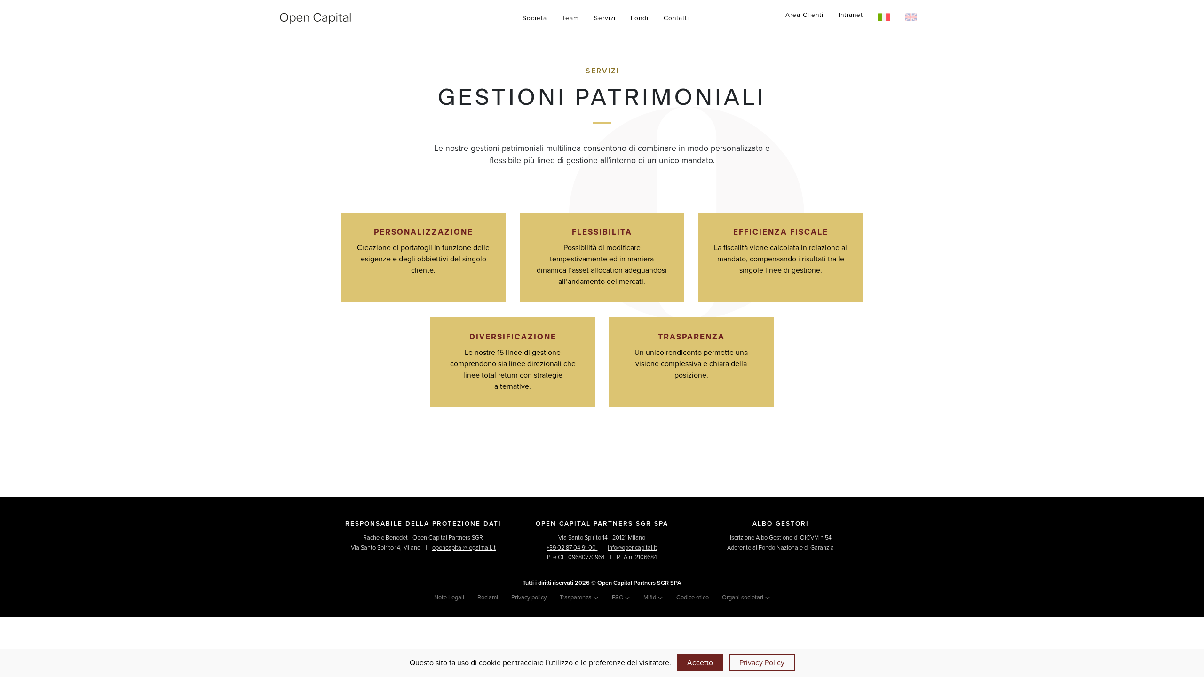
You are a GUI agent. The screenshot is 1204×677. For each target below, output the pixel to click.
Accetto (700, 663)
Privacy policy (529, 597)
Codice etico (692, 597)
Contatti (676, 18)
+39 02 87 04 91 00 (572, 547)
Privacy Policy (761, 663)
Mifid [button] (650, 597)
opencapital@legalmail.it (464, 547)
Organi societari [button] (743, 597)
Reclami (487, 597)
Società (535, 18)
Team (570, 18)
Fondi (640, 18)
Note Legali (449, 597)
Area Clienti (804, 15)
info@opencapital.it (632, 547)
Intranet (851, 15)
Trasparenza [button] (576, 597)
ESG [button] (618, 597)
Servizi (605, 18)
